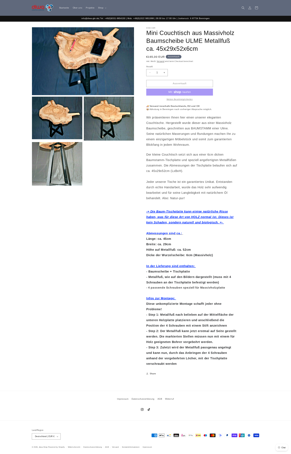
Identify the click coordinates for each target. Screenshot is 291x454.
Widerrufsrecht (74, 447)
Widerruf (169, 399)
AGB (159, 399)
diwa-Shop (43, 447)
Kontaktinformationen (131, 447)
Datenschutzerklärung (143, 399)
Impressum (123, 399)
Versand (160, 61)
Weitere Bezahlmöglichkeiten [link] (180, 99)
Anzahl (149, 66)
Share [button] (153, 373)
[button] (101, 8)
